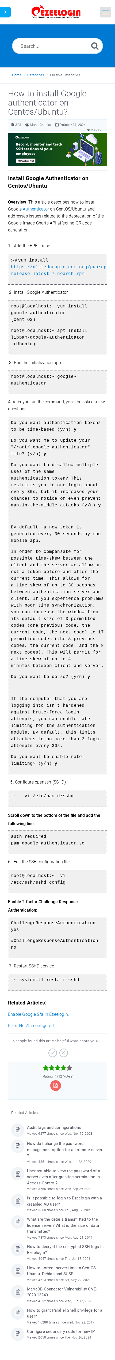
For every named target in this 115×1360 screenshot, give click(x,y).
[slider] (57, 1068)
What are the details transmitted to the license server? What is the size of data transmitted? (63, 1225)
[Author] (27, 124)
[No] (63, 1051)
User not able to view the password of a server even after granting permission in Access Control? (63, 1177)
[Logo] (56, 12)
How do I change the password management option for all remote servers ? (66, 1149)
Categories (35, 75)
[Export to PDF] (55, 1085)
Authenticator (36, 209)
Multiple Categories (65, 75)
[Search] (95, 45)
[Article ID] (12, 124)
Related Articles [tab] (24, 1113)
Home (17, 75)
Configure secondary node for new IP (61, 1331)
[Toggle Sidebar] (5, 12)
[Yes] (52, 1051)
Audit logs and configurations (54, 1127)
